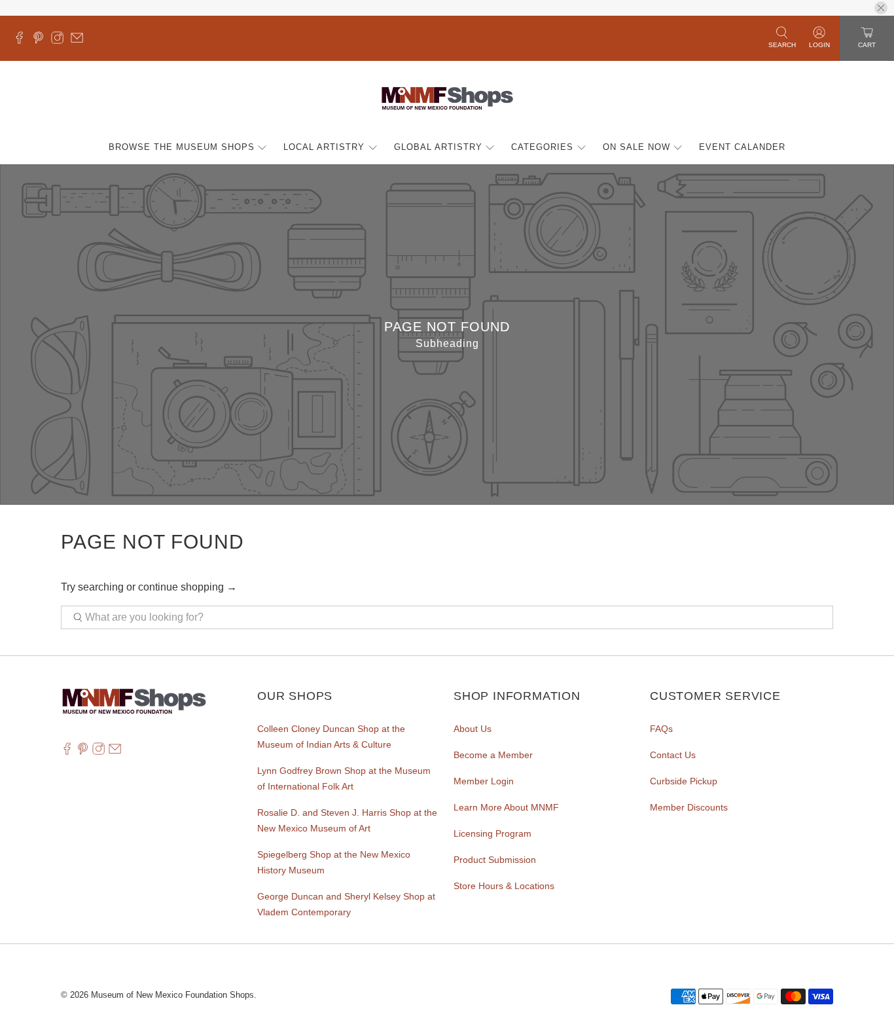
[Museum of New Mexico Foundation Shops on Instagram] (60, 40)
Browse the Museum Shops (182, 147)
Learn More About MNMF (506, 807)
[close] (880, 7)
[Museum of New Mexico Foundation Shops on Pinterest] (41, 40)
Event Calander (742, 147)
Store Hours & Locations (504, 886)
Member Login (484, 781)
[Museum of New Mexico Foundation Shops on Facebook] (22, 40)
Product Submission (495, 859)
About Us (473, 728)
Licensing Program (492, 833)
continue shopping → (187, 587)
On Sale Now (636, 147)
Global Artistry (438, 147)
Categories (542, 147)
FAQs (661, 728)
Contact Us (673, 755)
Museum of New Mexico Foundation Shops (172, 995)
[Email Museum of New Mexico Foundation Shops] (80, 40)
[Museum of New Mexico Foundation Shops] (447, 99)
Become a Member (493, 755)
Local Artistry (324, 147)
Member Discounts (689, 807)
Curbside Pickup (683, 781)
